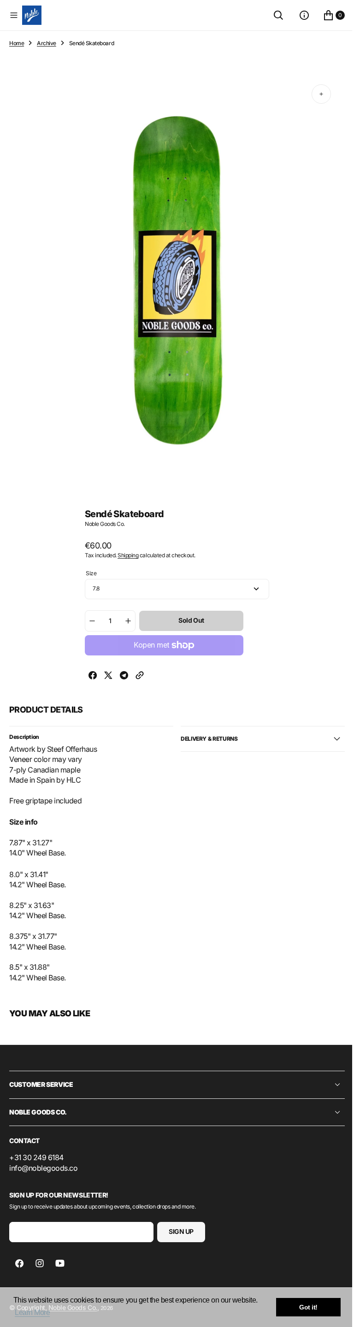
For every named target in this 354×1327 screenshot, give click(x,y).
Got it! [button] (308, 1307)
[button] (13, 15)
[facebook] (89, 676)
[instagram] (40, 1263)
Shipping (124, 555)
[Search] (271, 15)
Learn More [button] (32, 1312)
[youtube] (60, 1263)
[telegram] (121, 676)
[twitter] (105, 676)
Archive (46, 43)
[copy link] (136, 676)
